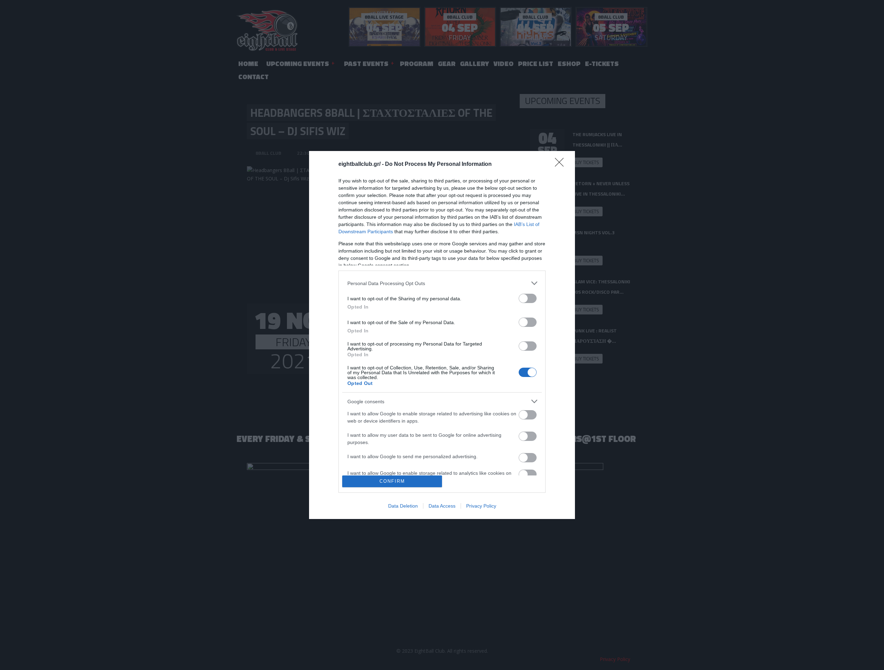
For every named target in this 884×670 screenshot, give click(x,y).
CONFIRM (392, 481)
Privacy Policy (481, 506)
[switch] (528, 298)
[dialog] (442, 335)
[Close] (561, 164)
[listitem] (442, 283)
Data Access (442, 506)
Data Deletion (403, 506)
